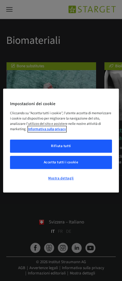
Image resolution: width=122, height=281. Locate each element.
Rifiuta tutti (61, 146)
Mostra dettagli (61, 178)
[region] (61, 140)
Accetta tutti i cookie (61, 162)
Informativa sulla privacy (47, 129)
